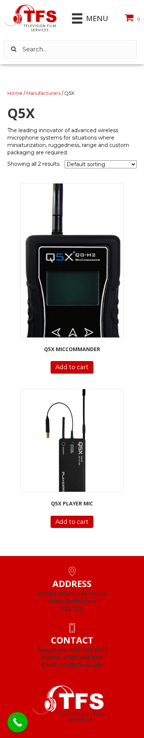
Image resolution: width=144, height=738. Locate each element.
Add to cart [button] (72, 367)
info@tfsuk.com (81, 665)
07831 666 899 (82, 657)
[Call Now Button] (17, 722)
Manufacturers (43, 93)
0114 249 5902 (88, 650)
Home (15, 93)
